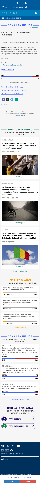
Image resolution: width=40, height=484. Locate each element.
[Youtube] (17, 446)
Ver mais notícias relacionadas (12, 87)
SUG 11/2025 (7, 384)
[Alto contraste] (26, 2)
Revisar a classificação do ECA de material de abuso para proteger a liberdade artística (20, 302)
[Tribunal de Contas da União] (11, 450)
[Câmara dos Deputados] (2, 450)
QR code (4, 105)
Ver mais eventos (20, 272)
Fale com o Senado (26, 474)
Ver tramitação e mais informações (13, 90)
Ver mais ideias (20, 328)
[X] (8, 446)
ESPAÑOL (12, 454)
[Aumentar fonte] (31, 2)
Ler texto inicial (8, 69)
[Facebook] (3, 446)
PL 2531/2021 (7, 366)
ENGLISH (4, 454)
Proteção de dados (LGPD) (9, 474)
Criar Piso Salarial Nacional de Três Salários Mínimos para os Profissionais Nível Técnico (18, 316)
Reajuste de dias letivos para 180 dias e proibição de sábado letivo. (19, 289)
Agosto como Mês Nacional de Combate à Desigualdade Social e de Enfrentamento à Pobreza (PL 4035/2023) (19, 145)
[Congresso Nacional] (6, 450)
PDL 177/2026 (8, 346)
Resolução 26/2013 (20, 115)
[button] (20, 18)
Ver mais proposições (20, 399)
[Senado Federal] (19, 7)
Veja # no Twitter (12, 93)
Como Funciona (34, 27)
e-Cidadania (9, 12)
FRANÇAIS (19, 454)
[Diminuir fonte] (36, 2)
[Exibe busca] (36, 13)
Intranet (5, 459)
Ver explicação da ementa (12, 65)
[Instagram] (13, 446)
